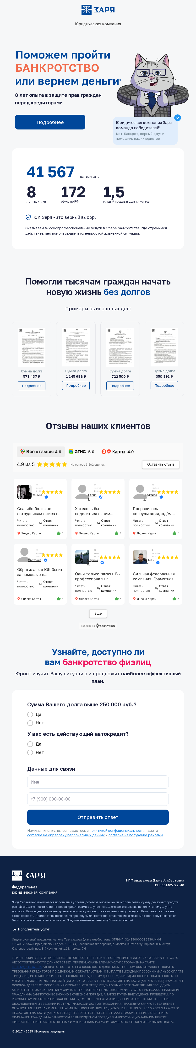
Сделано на (88, 625)
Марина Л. (92, 562)
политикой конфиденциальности (117, 830)
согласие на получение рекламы (136, 835)
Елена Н (92, 497)
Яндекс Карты (31, 533)
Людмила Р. (150, 497)
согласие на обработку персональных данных (66, 835)
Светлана (34, 560)
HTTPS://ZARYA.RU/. (27, 967)
